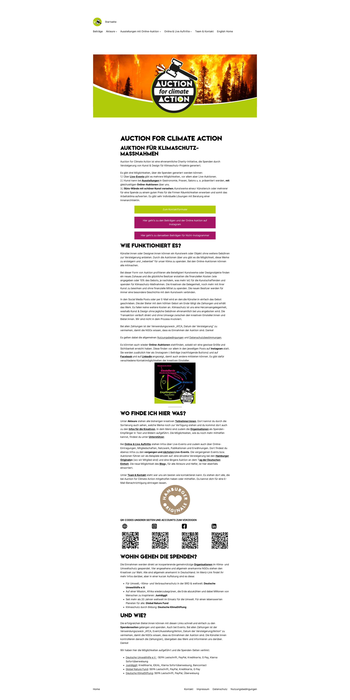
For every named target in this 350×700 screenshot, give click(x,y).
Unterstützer (156, 436)
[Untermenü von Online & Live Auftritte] (191, 31)
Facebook (126, 356)
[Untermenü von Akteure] (116, 31)
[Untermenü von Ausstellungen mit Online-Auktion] (160, 31)
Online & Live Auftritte (177, 31)
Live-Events (137, 176)
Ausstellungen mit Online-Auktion (139, 31)
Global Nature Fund (137, 669)
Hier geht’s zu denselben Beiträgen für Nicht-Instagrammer (175, 235)
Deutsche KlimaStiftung (139, 673)
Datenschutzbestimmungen (205, 337)
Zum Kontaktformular (175, 209)
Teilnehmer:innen (185, 421)
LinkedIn (147, 356)
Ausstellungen (150, 180)
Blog (162, 463)
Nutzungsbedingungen (170, 337)
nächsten (168, 452)
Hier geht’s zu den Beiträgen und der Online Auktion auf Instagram (175, 222)
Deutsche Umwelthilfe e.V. (141, 657)
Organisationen (199, 429)
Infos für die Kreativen (142, 429)
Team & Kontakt (137, 475)
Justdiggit (131, 665)
